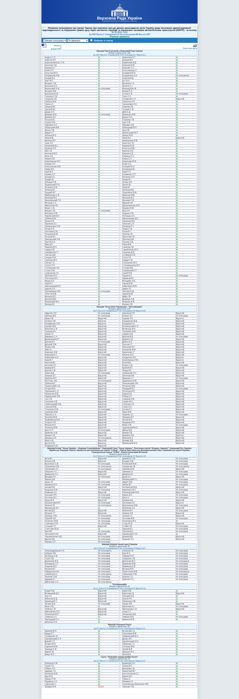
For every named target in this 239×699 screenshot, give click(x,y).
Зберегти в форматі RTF (56, 47)
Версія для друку (190, 48)
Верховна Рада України (119, 18)
